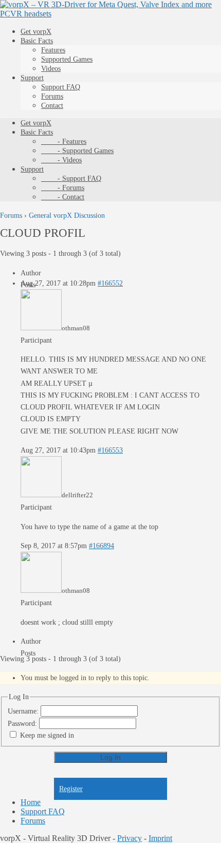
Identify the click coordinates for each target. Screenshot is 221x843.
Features (53, 50)
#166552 (110, 283)
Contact (52, 105)
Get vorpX (36, 31)
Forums (52, 96)
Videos (51, 68)
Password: (23, 723)
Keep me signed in (47, 735)
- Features (63, 141)
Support (32, 78)
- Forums (62, 188)
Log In (110, 757)
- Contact (62, 197)
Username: (24, 711)
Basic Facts (37, 41)
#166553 (110, 450)
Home (31, 802)
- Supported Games (77, 151)
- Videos (61, 160)
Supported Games (67, 59)
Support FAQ (60, 87)
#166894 (101, 546)
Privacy (129, 838)
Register (71, 789)
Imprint (160, 838)
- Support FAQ (71, 178)
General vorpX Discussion (67, 215)
